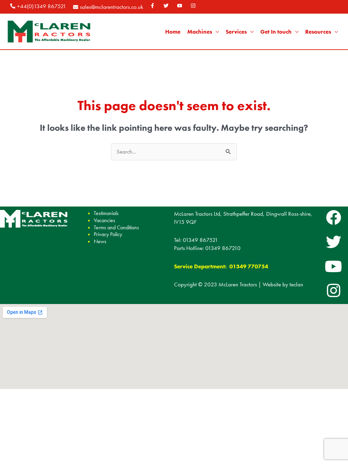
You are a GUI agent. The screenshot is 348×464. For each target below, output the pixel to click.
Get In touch (276, 31)
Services (236, 31)
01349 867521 (200, 240)
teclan (296, 284)
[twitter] (166, 5)
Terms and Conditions (116, 227)
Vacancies (104, 220)
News (100, 241)
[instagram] (194, 5)
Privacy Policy (108, 234)
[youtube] (180, 5)
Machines (199, 31)
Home (172, 31)
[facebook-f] (153, 5)
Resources (318, 31)
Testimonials (106, 213)
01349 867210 (223, 248)
